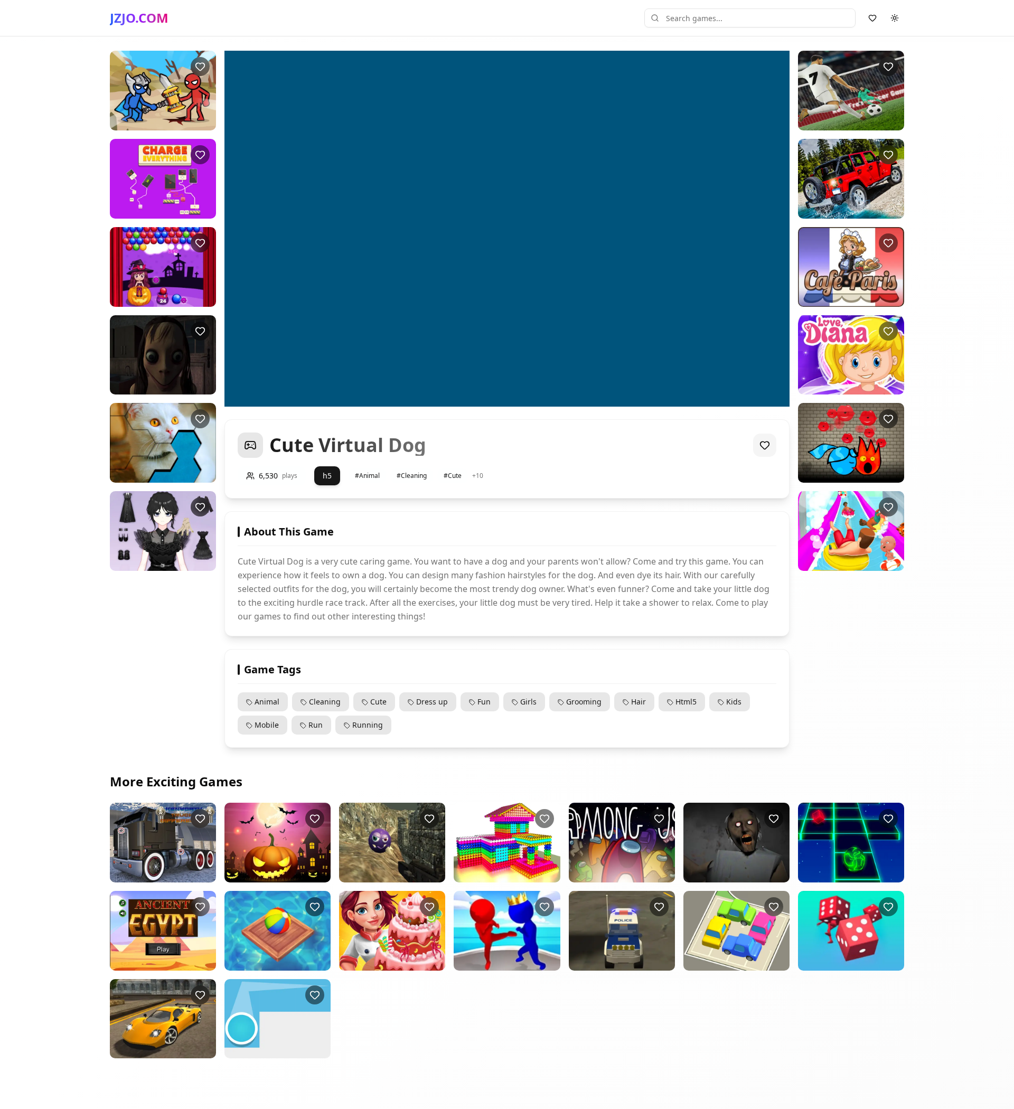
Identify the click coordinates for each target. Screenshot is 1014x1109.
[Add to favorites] (200, 66)
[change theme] (894, 17)
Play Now (153, 122)
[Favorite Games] (872, 18)
